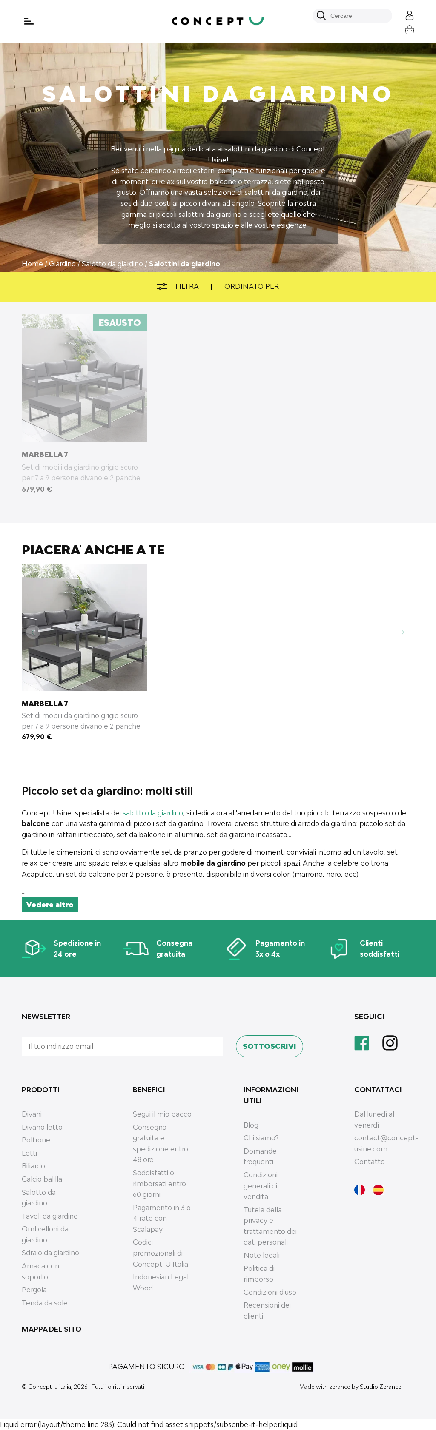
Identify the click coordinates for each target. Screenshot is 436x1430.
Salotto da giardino (39, 1198)
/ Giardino (60, 263)
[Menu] (30, 21)
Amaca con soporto (40, 1271)
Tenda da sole (45, 1303)
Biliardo (33, 1166)
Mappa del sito (51, 1329)
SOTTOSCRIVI (269, 1046)
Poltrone (36, 1140)
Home (32, 263)
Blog (251, 1125)
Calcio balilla (42, 1179)
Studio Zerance (381, 1386)
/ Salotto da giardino (110, 263)
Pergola (34, 1289)
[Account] (403, 14)
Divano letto (42, 1127)
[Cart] (403, 28)
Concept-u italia (49, 1386)
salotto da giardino (153, 813)
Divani (32, 1114)
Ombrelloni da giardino (45, 1234)
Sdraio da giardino (50, 1252)
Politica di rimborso (259, 1274)
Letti (29, 1153)
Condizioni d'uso (270, 1292)
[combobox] (357, 15)
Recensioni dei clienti (267, 1310)
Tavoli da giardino (50, 1216)
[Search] (321, 15)
